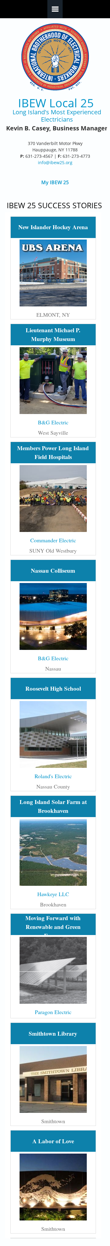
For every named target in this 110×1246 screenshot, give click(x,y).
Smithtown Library (53, 1033)
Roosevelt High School (53, 688)
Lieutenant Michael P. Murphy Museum (53, 334)
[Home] (55, 57)
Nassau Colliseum (53, 570)
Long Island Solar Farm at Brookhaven (53, 806)
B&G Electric (53, 422)
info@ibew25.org (55, 162)
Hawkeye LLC (53, 894)
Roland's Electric (53, 776)
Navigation (55, 9)
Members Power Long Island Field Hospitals (53, 452)
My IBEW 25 (55, 182)
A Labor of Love (53, 1141)
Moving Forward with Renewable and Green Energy (53, 927)
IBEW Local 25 (56, 103)
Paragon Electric (53, 1012)
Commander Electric (53, 540)
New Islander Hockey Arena (53, 227)
